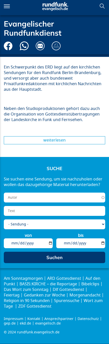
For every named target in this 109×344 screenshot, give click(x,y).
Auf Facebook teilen (8, 45)
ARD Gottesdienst (64, 279)
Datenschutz (88, 319)
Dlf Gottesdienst (68, 290)
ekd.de (25, 323)
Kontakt (33, 319)
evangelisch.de (48, 323)
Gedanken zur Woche (44, 295)
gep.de (10, 323)
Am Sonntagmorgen (23, 279)
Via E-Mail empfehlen (40, 45)
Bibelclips (90, 284)
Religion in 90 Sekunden (27, 301)
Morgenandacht (85, 295)
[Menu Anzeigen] (7, 6)
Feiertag (12, 295)
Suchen (102, 6)
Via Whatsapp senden (24, 45)
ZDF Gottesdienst (34, 306)
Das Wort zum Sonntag (26, 290)
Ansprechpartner (59, 319)
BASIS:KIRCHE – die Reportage (48, 284)
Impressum (13, 319)
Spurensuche (66, 301)
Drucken (56, 45)
